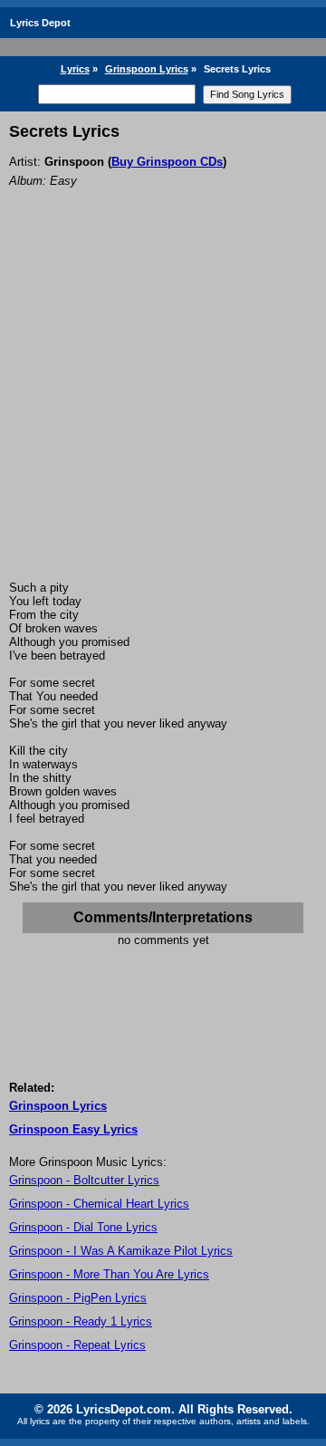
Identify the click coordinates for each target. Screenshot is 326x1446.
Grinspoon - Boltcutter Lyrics (84, 1180)
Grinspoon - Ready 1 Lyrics (80, 1321)
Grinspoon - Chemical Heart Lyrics (99, 1203)
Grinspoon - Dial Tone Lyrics (83, 1227)
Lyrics (75, 68)
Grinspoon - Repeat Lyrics (77, 1345)
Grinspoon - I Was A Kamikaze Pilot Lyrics (121, 1251)
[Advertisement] (163, 409)
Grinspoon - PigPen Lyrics (78, 1298)
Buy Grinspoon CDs (167, 162)
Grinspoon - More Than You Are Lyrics (109, 1274)
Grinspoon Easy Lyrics (73, 1129)
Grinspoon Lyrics (146, 68)
